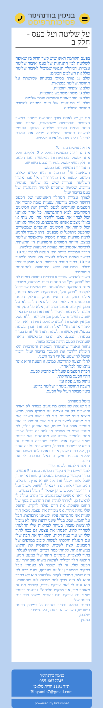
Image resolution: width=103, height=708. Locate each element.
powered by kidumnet (52, 703)
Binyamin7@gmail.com (51, 691)
